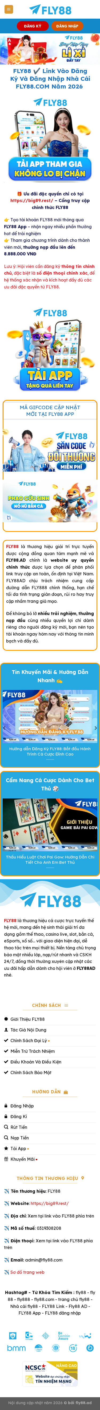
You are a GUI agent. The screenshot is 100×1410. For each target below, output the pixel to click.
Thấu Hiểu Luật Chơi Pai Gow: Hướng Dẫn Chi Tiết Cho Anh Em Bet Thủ (50, 859)
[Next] (95, 727)
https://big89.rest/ (31, 200)
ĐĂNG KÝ (32, 26)
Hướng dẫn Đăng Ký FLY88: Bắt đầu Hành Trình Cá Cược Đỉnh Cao (50, 751)
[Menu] (9, 9)
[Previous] (4, 727)
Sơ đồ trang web (27, 1272)
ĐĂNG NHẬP (67, 26)
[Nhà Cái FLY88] (50, 9)
